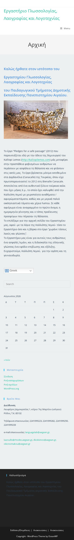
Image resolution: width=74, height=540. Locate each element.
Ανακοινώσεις (40, 530)
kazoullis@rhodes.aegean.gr (18, 439)
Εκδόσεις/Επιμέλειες (20, 530)
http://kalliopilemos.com (36, 159)
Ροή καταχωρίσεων (14, 380)
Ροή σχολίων (10, 384)
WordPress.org (11, 388)
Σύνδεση (8, 376)
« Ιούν (7, 359)
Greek (13, 270)
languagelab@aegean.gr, (37, 432)
